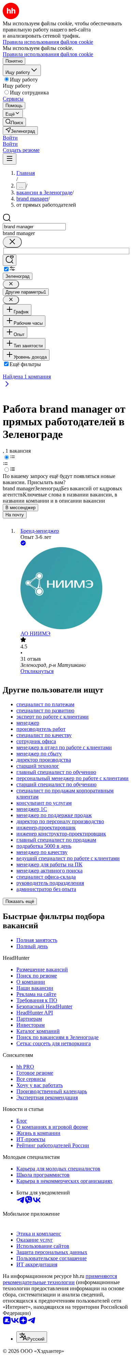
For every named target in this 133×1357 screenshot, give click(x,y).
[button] (10, 138)
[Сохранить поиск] (9, 260)
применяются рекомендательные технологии (60, 1279)
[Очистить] (12, 242)
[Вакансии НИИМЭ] (73, 589)
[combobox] (34, 226)
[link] (14, 122)
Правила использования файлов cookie (48, 54)
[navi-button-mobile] (9, 159)
